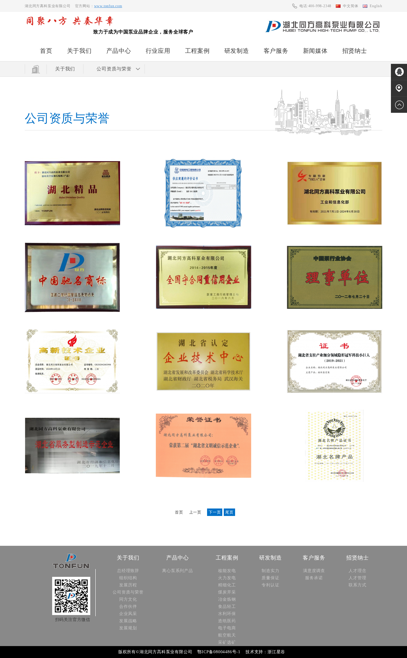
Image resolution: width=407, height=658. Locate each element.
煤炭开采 (227, 592)
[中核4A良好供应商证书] (203, 193)
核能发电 (227, 570)
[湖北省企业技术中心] (203, 362)
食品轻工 (227, 606)
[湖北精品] (72, 193)
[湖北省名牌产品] (334, 446)
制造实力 (270, 570)
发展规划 (128, 628)
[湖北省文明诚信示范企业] (203, 446)
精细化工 (227, 585)
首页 (46, 50)
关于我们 (79, 50)
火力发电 (227, 578)
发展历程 (128, 585)
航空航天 (227, 635)
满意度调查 (314, 570)
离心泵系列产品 (177, 570)
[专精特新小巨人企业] (334, 193)
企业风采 (128, 613)
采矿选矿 (227, 642)
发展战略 (128, 621)
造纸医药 (227, 621)
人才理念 (357, 570)
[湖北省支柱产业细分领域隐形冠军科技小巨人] (334, 362)
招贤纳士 (354, 50)
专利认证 (270, 585)
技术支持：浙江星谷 (265, 652)
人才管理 (357, 578)
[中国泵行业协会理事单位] (334, 277)
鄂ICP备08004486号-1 (218, 652)
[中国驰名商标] (72, 277)
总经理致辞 (128, 570)
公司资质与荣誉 (128, 592)
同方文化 (128, 599)
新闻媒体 (315, 50)
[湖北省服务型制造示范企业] (72, 446)
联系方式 (357, 585)
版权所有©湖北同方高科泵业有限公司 (155, 652)
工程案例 (197, 50)
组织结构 (128, 578)
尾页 (229, 512)
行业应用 (158, 50)
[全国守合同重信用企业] (203, 277)
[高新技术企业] (72, 362)
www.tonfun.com (108, 6)
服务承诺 (314, 578)
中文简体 (350, 6)
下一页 (215, 512)
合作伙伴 (128, 606)
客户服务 (276, 50)
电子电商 (227, 628)
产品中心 (118, 50)
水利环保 (227, 613)
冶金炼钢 (227, 599)
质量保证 (270, 578)
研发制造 (236, 50)
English (376, 6)
